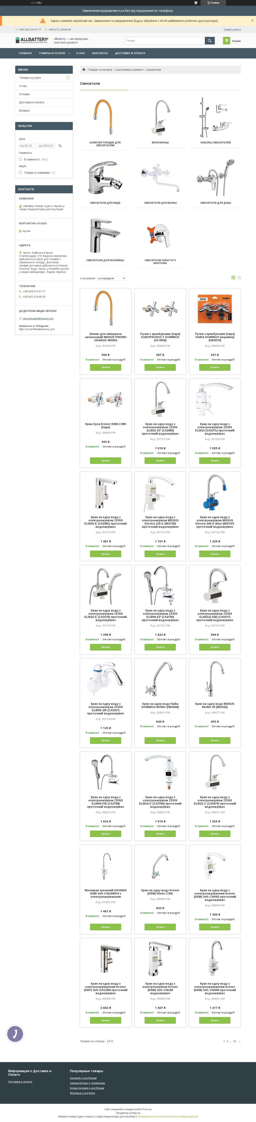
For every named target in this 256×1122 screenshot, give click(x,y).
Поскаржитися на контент (151, 1116)
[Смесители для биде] (105, 178)
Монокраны (160, 142)
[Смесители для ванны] (160, 178)
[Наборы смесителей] (216, 118)
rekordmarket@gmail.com (38, 318)
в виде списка (239, 278)
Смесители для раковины (105, 260)
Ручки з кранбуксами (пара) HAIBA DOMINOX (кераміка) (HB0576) (215, 337)
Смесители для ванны (160, 202)
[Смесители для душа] (216, 178)
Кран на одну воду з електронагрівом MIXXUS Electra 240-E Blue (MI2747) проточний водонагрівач (214, 522)
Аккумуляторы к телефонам (87, 1083)
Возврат (24, 110)
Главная (25, 53)
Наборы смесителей (216, 142)
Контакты (100, 53)
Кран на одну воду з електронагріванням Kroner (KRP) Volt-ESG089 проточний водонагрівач (105, 988)
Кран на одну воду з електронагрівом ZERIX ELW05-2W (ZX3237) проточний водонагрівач (105, 708)
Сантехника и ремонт (129, 69)
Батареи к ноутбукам (83, 1078)
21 (234, 1041)
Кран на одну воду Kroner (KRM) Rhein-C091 (160, 892)
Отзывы (24, 94)
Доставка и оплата (130, 53)
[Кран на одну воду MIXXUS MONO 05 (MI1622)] (214, 679)
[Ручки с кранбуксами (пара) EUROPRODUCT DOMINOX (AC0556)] (160, 309)
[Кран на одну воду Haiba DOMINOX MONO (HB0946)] (160, 679)
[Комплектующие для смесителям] (105, 118)
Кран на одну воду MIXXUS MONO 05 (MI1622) (214, 705)
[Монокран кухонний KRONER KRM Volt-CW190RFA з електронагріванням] (105, 865)
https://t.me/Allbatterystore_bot (36, 329)
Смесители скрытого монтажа (160, 262)
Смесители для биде (105, 202)
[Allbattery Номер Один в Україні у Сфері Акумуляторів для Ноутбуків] (32, 42)
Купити (106, 367)
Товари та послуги (100, 69)
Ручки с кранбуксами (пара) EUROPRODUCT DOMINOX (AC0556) (160, 337)
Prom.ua (147, 1109)
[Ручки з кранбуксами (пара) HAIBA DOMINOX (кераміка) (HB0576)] (214, 309)
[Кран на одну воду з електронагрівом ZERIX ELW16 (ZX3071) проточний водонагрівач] (214, 399)
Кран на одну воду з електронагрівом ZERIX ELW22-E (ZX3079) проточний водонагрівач (105, 615)
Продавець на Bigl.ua (128, 1113)
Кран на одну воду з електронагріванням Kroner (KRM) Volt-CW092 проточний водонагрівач (215, 895)
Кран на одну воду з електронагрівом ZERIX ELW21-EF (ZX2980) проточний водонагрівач (160, 428)
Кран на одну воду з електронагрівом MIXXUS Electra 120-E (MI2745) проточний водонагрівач (160, 522)
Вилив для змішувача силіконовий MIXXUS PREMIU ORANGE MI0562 (106, 337)
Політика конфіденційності (183, 1116)
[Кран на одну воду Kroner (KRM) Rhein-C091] (160, 865)
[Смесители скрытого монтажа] (160, 235)
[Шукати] (210, 40)
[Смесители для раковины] (105, 235)
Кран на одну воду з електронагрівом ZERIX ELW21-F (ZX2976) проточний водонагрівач (215, 802)
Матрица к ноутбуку (82, 1093)
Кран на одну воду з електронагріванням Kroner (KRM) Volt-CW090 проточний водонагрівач (215, 988)
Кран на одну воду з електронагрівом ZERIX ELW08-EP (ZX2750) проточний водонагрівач (160, 615)
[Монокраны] (160, 118)
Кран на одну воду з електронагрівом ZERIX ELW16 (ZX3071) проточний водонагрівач (214, 428)
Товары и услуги (52, 53)
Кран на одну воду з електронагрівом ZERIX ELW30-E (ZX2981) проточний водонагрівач (105, 522)
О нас (80, 53)
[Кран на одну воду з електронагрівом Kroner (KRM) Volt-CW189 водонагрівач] (160, 958)
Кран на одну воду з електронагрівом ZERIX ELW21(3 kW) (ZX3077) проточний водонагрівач (214, 615)
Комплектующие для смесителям (105, 144)
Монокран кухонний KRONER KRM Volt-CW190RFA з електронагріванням (106, 893)
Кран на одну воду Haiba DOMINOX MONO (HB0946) (160, 705)
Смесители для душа (215, 202)
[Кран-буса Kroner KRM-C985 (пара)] (105, 399)
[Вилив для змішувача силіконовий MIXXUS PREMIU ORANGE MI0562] (105, 309)
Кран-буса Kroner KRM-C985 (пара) (105, 425)
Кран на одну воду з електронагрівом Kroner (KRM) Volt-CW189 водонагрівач (160, 988)
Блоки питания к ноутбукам (87, 1088)
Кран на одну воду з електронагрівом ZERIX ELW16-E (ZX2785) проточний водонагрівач (160, 802)
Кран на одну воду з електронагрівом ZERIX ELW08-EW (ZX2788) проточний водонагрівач (105, 802)
